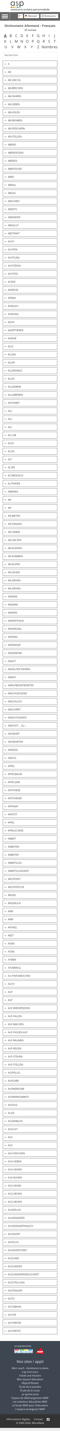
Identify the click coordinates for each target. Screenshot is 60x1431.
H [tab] (43, 35)
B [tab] (11, 35)
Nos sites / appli (30, 1361)
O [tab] (27, 41)
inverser (31, 30)
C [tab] (16, 35)
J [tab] (54, 35)
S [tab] (49, 41)
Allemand (32, 16)
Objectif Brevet (30, 1383)
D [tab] (21, 35)
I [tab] (49, 35)
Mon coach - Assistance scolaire (30, 1368)
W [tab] (18, 46)
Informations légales (18, 1419)
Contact (38, 1419)
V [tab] (12, 46)
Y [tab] (32, 46)
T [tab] (55, 41)
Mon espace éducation (30, 1379)
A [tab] (5, 35)
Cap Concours (30, 1372)
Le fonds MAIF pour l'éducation (30, 1405)
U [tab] (5, 46)
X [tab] (25, 46)
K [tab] (5, 41)
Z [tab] (38, 46)
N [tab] (21, 41)
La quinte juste (30, 1394)
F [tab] (33, 35)
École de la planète (30, 1386)
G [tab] (38, 35)
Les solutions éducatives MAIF (30, 1401)
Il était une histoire (30, 1375)
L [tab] (11, 41)
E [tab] (27, 35)
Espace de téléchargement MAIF (30, 1398)
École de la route (30, 1390)
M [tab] (16, 41)
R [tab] (44, 41)
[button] (30, 64)
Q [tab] (38, 41)
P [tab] (33, 41)
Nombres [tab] (49, 46)
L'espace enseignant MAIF (30, 1409)
